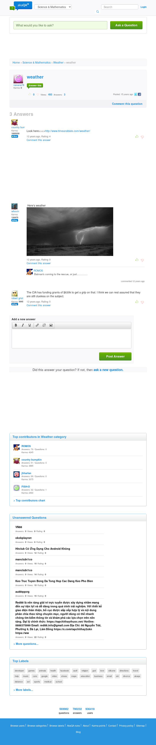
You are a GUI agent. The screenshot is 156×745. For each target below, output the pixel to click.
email (109, 675)
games (31, 670)
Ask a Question (126, 25)
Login (143, 7)
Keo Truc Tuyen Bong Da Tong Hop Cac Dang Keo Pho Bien (54, 581)
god (94, 670)
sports (37, 681)
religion (85, 670)
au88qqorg (22, 591)
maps (73, 675)
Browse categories (37, 725)
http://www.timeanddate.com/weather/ (67, 131)
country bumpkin (20, 127)
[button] (15, 325)
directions (124, 670)
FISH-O (25, 486)
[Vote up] (30, 94)
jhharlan (26, 473)
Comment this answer (39, 140)
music (26, 675)
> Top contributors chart (29, 500)
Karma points (98, 725)
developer (19, 670)
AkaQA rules (73, 725)
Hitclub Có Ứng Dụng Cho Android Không (42, 548)
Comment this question (127, 104)
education (85, 675)
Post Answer (115, 356)
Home (16, 62)
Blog (78, 731)
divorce (126, 675)
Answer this (35, 85)
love (102, 670)
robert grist (17, 298)
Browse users (17, 725)
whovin (15, 211)
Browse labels (56, 725)
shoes (64, 675)
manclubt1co (23, 559)
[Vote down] (37, 94)
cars (35, 675)
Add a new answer (23, 319)
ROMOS (38, 270)
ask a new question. (108, 369)
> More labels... (23, 690)
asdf (75, 670)
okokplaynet (23, 538)
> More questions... (26, 644)
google (44, 675)
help (17, 675)
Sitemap (140, 725)
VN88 (18, 527)
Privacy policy (126, 725)
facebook (64, 670)
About (86, 725)
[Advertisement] (79, 49)
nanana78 (19, 85)
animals (42, 670)
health (53, 670)
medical (47, 681)
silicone (111, 670)
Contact (112, 725)
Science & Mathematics (36, 62)
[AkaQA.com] (21, 5)
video (54, 675)
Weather (58, 62)
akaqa (137, 675)
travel (135, 670)
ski (117, 675)
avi (28, 681)
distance (19, 681)
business (98, 675)
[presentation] (16, 325)
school (59, 681)
